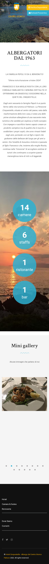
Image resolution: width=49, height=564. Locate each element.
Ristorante (6, 509)
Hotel (4, 499)
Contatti (5, 526)
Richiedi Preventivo (39, 13)
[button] (6, 466)
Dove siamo (7, 521)
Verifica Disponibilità (38, 7)
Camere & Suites (9, 504)
